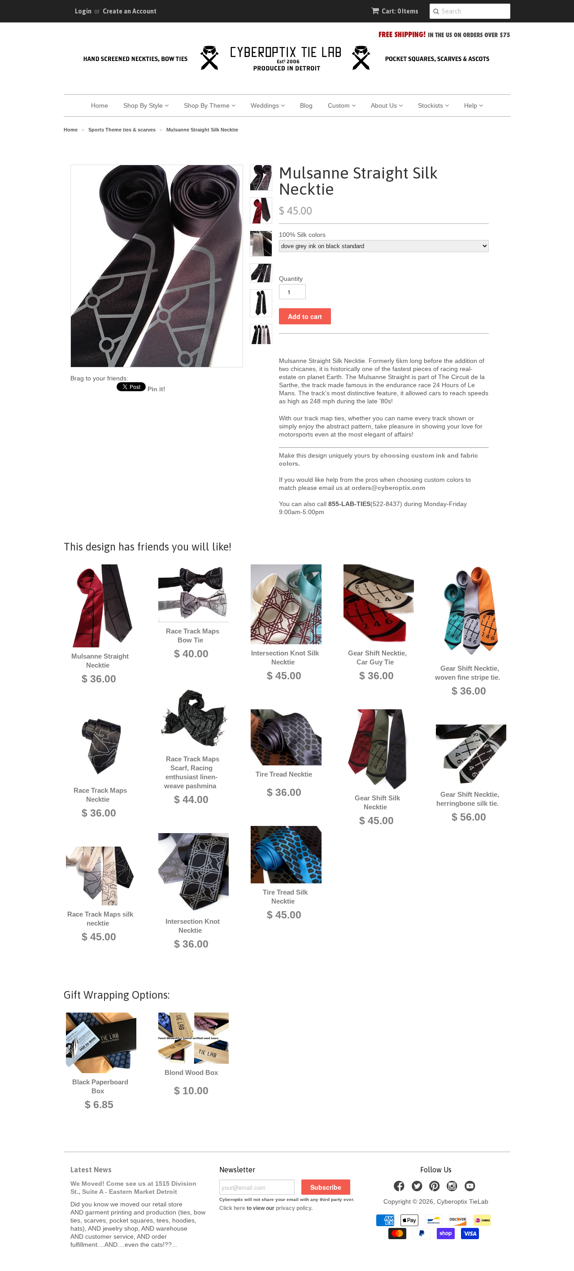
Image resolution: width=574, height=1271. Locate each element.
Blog (306, 105)
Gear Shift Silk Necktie (377, 802)
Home (99, 105)
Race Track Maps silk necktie (100, 918)
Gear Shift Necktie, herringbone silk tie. (467, 799)
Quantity (291, 278)
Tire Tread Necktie (284, 774)
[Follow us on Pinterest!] (436, 1189)
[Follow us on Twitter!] (418, 1189)
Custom (340, 105)
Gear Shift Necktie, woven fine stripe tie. (467, 672)
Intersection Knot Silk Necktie (285, 657)
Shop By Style (144, 105)
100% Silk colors (302, 234)
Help (471, 105)
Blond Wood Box (191, 1072)
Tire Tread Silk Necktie (285, 896)
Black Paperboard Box (100, 1086)
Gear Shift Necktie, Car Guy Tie (377, 657)
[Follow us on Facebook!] (400, 1189)
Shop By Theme (207, 105)
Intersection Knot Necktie (192, 925)
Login (83, 11)
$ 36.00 (99, 679)
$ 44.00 (191, 799)
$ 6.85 (99, 1104)
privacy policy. (294, 1208)
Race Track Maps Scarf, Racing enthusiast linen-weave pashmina (191, 772)
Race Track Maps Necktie (100, 794)
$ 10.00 (191, 1090)
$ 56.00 (469, 817)
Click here (232, 1208)
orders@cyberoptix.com (388, 487)
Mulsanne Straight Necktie (100, 660)
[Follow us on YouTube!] (471, 1189)
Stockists (431, 105)
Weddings (266, 105)
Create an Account (130, 11)
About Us (385, 105)
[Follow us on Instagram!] (453, 1189)
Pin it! (156, 389)
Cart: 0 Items (400, 11)
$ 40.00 (191, 654)
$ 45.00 (99, 937)
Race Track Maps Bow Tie (192, 635)
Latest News (91, 1170)
